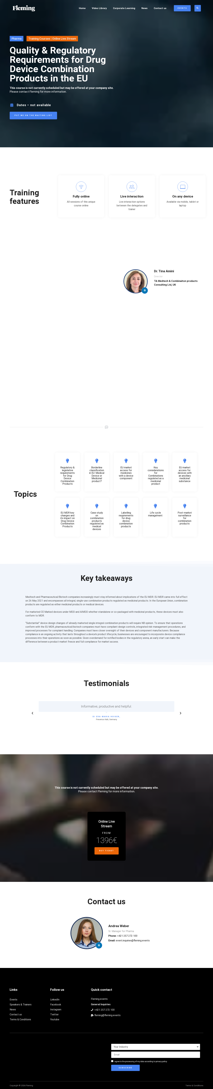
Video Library (99, 8)
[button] (32, 713)
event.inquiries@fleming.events (129, 940)
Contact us (160, 8)
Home (82, 8)
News (144, 8)
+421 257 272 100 (122, 935)
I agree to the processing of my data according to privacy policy (140, 1061)
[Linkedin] (145, 290)
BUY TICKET (106, 851)
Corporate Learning (124, 8)
